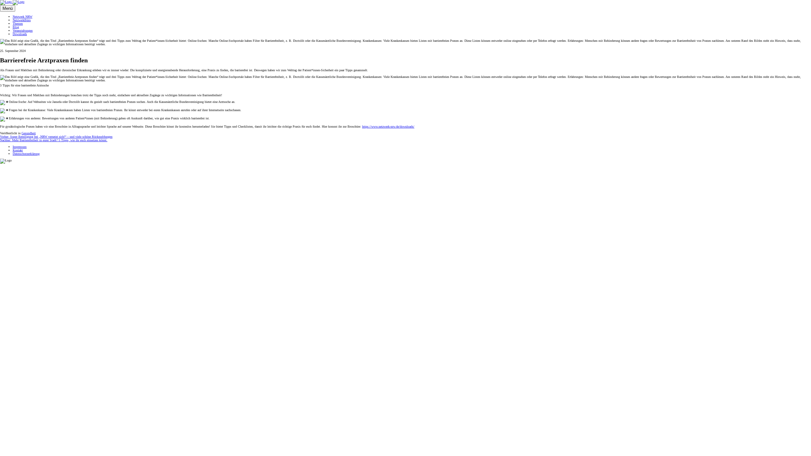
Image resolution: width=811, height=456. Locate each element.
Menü (8, 8)
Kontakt (18, 150)
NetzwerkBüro (22, 20)
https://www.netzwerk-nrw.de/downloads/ (388, 126)
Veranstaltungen (23, 30)
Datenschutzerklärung (26, 153)
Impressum (20, 147)
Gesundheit (29, 133)
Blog (16, 27)
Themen (18, 23)
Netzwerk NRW (22, 16)
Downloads (20, 34)
